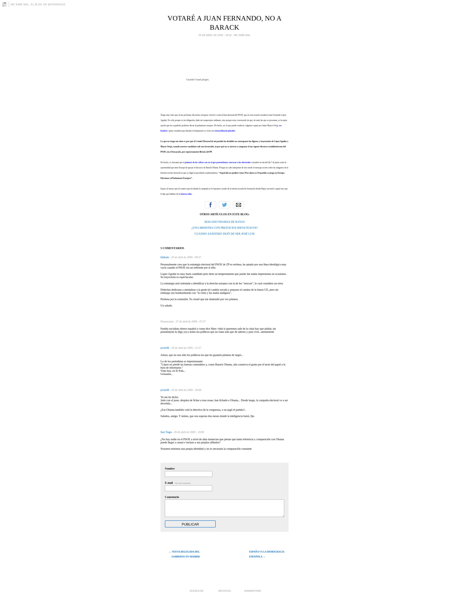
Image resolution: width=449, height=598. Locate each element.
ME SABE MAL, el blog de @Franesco (38, 4)
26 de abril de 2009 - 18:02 (215, 35)
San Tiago (166, 432)
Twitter (224, 204)
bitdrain (165, 257)
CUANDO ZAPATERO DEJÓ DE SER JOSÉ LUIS (225, 233)
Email (238, 204)
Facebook (210, 204)
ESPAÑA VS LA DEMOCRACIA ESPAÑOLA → (266, 554)
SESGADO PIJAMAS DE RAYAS (224, 221)
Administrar (252, 590)
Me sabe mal (242, 35)
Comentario (172, 496)
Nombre (170, 468)
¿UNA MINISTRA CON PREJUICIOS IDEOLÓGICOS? (225, 227)
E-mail (178, 482)
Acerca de (196, 590)
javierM (165, 347)
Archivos (224, 590)
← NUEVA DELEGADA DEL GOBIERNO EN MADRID (184, 554)
